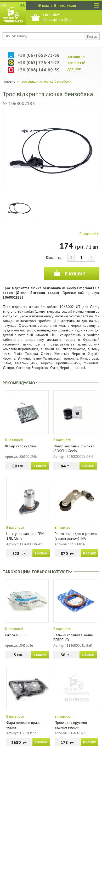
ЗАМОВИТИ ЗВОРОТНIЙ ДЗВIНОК (76, 63)
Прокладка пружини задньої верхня (71, 725)
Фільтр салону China (21, 446)
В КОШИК (39, 466)
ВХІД (45, 6)
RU (3, 5)
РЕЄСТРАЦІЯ (67, 6)
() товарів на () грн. (58, 17)
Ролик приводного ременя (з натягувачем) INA (76, 536)
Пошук (92, 36)
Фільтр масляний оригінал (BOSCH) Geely (73, 448)
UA (22, 5)
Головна (9, 81)
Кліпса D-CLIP (16, 635)
